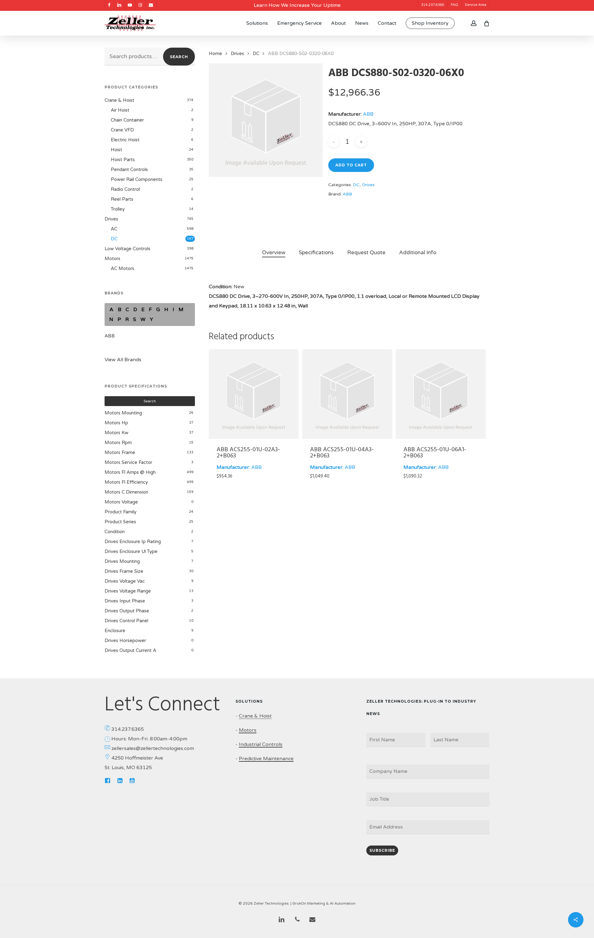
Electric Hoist (125, 140)
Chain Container (127, 120)
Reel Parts (122, 199)
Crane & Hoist (119, 100)
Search (179, 56)
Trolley (118, 209)
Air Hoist (120, 110)
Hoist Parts (123, 159)
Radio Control (125, 189)
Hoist (116, 149)
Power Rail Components (136, 179)
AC (114, 229)
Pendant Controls (129, 169)
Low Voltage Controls (127, 248)
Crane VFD (122, 130)
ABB (110, 336)
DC (114, 239)
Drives (111, 219)
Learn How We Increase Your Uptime (297, 5)
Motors (112, 258)
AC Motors (122, 268)
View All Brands (123, 360)
